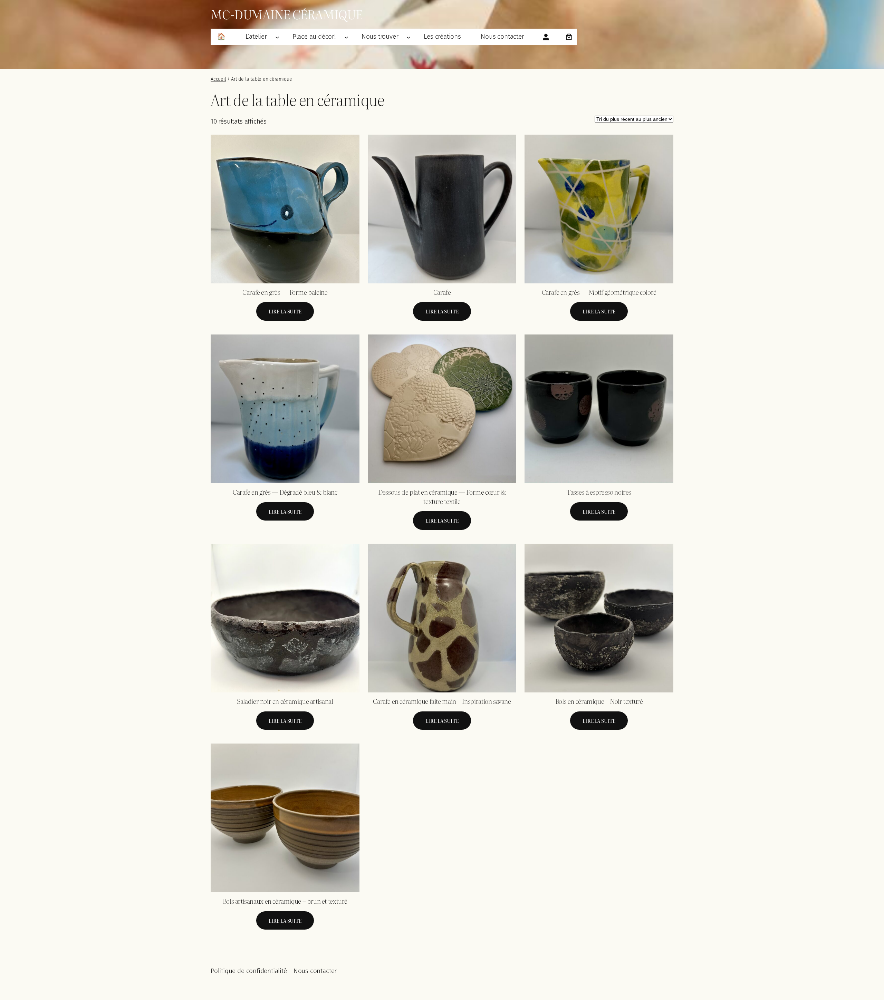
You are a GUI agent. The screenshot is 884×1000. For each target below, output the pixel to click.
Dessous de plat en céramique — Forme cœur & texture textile (442, 496)
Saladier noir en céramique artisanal (285, 701)
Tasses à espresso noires (599, 492)
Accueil (218, 79)
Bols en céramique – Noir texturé (599, 701)
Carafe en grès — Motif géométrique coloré (599, 292)
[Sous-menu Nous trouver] (408, 37)
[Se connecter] (545, 37)
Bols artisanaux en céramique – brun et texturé (285, 901)
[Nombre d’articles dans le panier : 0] (568, 37)
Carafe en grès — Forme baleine (284, 292)
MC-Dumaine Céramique (287, 14)
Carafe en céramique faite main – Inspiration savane (442, 701)
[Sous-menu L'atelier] (277, 37)
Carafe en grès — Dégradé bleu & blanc (285, 492)
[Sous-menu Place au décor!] (346, 37)
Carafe (442, 292)
